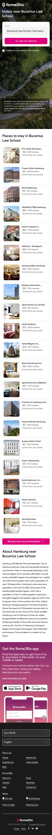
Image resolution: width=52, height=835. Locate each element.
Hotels (5, 757)
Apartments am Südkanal (34, 382)
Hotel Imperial (29, 499)
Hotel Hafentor (29, 324)
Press (28, 778)
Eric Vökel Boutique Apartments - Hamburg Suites (33, 151)
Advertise (30, 782)
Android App (34, 798)
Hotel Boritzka (29, 519)
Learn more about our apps (14, 678)
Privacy (16, 829)
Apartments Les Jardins (33, 304)
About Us (6, 778)
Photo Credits (8, 804)
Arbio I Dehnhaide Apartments (30, 462)
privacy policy (9, 108)
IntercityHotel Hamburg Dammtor (33, 423)
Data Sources (32, 804)
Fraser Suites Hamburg (33, 168)
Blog (4, 766)
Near (7, 26)
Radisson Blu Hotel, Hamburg (31, 286)
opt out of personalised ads (32, 108)
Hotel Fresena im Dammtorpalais (30, 228)
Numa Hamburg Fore (32, 363)
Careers (6, 782)
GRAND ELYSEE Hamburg (34, 207)
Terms (23, 829)
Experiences (8, 762)
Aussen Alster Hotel (31, 441)
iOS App (8, 798)
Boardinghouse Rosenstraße (29, 189)
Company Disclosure (37, 824)
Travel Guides (32, 762)
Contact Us (31, 787)
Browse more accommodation (24, 541)
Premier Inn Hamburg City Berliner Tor (34, 403)
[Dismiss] (47, 101)
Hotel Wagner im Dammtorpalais (30, 345)
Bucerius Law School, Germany (25, 31)
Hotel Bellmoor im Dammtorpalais (30, 481)
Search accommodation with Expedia (22, 50)
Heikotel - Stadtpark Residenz (32, 247)
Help (4, 787)
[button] (26, 41)
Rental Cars (31, 757)
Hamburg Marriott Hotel (33, 265)
